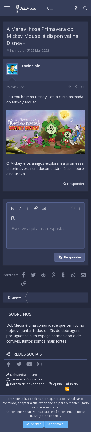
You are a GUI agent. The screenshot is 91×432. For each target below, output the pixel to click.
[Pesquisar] (85, 8)
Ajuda (57, 384)
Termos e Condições (26, 379)
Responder (75, 183)
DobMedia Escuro (23, 374)
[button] (7, 8)
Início (73, 384)
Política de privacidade (27, 384)
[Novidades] (75, 8)
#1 (83, 87)
